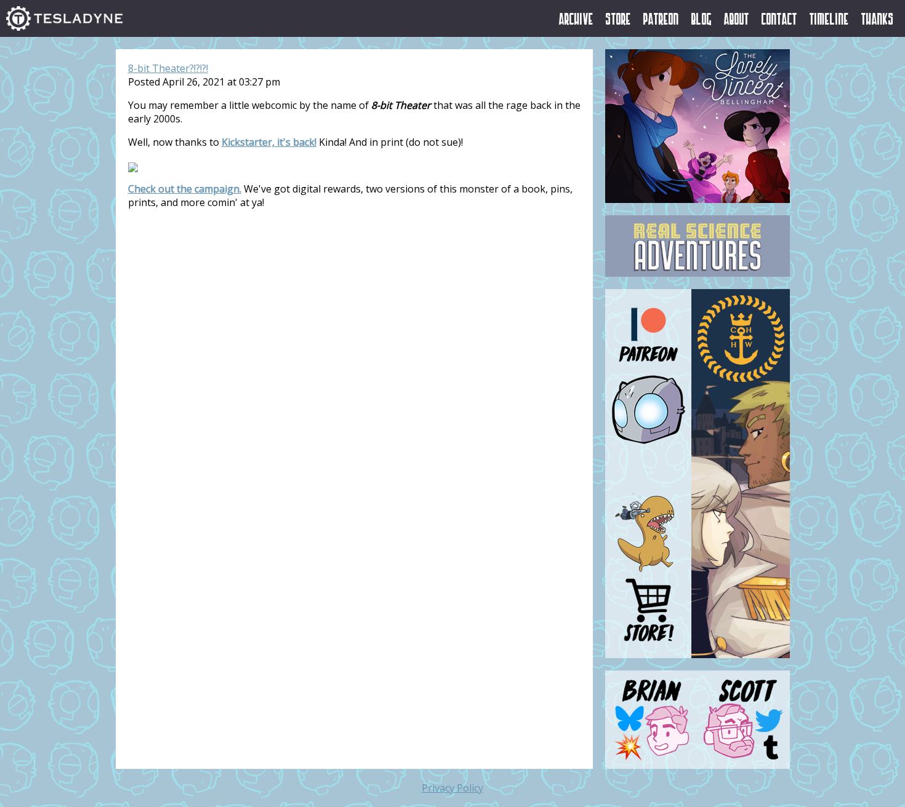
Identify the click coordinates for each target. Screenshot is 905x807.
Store (618, 18)
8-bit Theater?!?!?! (168, 68)
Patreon (661, 18)
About (736, 18)
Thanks (877, 18)
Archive (576, 18)
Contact (779, 18)
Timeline (829, 18)
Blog (701, 18)
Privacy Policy (452, 788)
